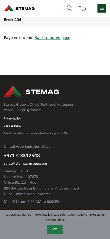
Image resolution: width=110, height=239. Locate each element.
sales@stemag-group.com (25, 164)
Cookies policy (12, 125)
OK (55, 229)
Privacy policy (12, 118)
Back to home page (52, 37)
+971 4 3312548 (22, 155)
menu (101, 8)
